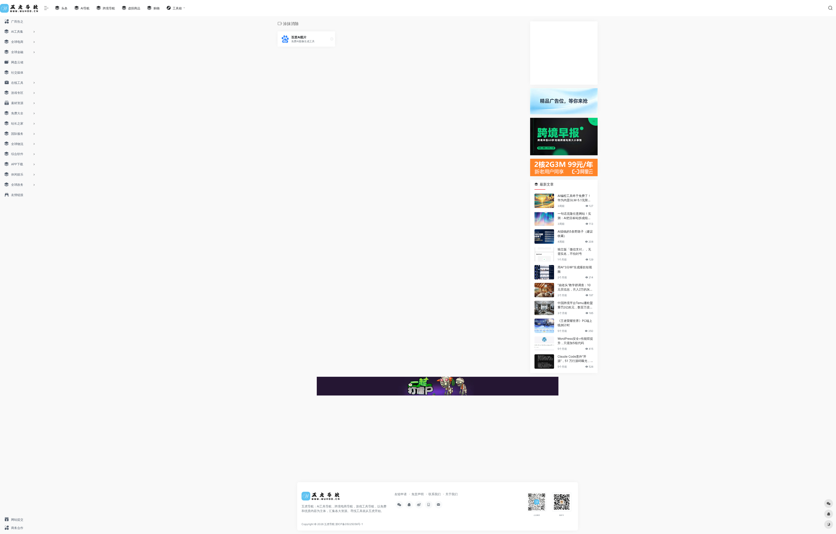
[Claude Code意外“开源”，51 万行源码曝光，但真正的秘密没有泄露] (544, 361)
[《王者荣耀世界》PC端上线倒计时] (544, 326)
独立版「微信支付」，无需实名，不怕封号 (574, 251)
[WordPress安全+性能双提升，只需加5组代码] (544, 343)
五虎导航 (329, 524)
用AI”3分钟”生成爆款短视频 (575, 269)
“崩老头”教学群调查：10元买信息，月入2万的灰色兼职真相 (575, 287)
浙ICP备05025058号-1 (349, 524)
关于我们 (451, 494)
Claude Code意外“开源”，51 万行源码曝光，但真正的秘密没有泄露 (574, 359)
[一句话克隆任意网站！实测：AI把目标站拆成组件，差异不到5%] (544, 218)
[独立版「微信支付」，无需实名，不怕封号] (544, 254)
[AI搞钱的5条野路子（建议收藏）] (544, 236)
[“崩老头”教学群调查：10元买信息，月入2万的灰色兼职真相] (544, 290)
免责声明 (417, 494)
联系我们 (434, 494)
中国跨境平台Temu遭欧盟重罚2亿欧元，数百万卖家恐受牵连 (575, 305)
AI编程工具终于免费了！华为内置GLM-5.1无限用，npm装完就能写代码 (574, 198)
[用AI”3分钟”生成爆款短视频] (544, 272)
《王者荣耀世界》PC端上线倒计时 (575, 323)
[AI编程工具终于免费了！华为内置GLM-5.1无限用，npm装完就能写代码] (544, 201)
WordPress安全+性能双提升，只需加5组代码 (575, 341)
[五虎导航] (321, 497)
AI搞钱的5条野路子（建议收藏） (575, 234)
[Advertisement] (564, 53)
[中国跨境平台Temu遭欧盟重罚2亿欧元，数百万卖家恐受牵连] (544, 308)
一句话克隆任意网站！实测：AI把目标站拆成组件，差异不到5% (574, 216)
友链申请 (400, 494)
